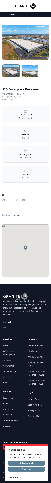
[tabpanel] (25, 250)
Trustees (7, 360)
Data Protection (35, 404)
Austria (6, 426)
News (5, 345)
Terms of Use (34, 399)
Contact (6, 382)
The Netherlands (11, 420)
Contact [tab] (17, 215)
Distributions (34, 351)
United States (9, 409)
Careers (6, 377)
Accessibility (33, 416)
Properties (10, 14)
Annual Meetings (35, 356)
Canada (6, 403)
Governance (8, 365)
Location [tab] (6, 215)
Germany (7, 414)
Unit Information (35, 345)
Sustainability (9, 371)
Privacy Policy (34, 410)
